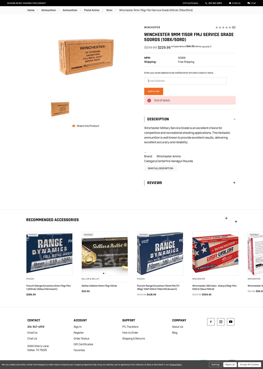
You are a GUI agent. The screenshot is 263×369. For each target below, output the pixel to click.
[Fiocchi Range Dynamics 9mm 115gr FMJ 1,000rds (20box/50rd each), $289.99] (49, 253)
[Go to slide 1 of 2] (226, 218)
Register (79, 332)
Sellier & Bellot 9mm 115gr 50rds (99, 285)
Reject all (230, 364)
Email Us (236, 3)
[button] (191, 46)
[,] (105, 253)
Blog (174, 332)
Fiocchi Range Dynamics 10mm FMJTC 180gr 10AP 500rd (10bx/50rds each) (158, 287)
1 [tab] (103, 273)
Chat (253, 3)
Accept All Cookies (249, 364)
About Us (177, 326)
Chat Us (32, 338)
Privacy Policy (175, 364)
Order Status (81, 338)
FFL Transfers (130, 326)
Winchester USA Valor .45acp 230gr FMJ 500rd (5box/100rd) (214, 287)
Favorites (79, 350)
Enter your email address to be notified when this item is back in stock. (179, 72)
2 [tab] (105, 273)
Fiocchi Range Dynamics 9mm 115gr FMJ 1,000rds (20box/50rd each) (48, 287)
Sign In (78, 326)
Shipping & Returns (133, 338)
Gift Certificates (190, 3)
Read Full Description (160, 168)
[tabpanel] (105, 253)
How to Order (130, 332)
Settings (215, 364)
